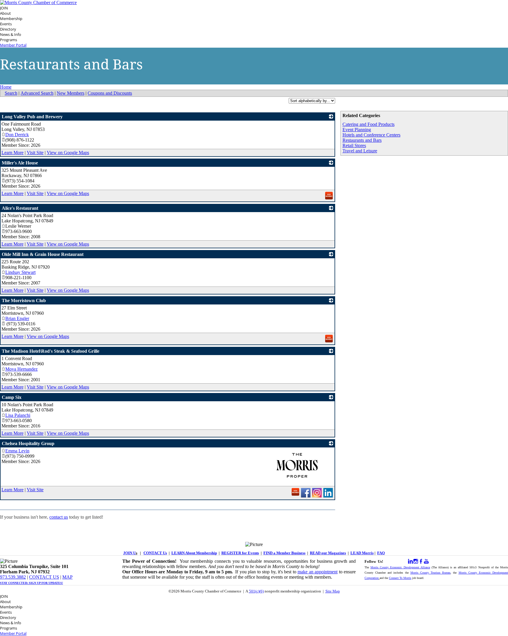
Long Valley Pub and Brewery (32, 116)
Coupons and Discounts (110, 93)
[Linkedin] (410, 561)
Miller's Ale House (20, 162)
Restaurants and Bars (362, 140)
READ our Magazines (328, 553)
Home (5, 86)
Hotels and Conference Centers (371, 134)
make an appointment (317, 571)
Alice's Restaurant (20, 208)
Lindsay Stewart (20, 272)
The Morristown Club (24, 300)
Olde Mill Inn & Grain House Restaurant (42, 254)
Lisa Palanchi (17, 415)
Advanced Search (37, 93)
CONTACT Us (155, 553)
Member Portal (13, 45)
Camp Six (11, 397)
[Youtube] (426, 561)
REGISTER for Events (240, 553)
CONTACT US (44, 577)
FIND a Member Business (284, 553)
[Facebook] (421, 561)
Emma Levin (17, 450)
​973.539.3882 (13, 577)
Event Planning (356, 129)
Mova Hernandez (21, 369)
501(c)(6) (256, 591)
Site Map (332, 591)
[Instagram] (415, 561)
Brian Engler (17, 318)
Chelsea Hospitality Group (28, 443)
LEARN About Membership (194, 553)
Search (11, 93)
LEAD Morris (362, 553)
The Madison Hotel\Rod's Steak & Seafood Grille (50, 351)
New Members (70, 93)
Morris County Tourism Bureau (430, 572)
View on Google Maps (68, 152)
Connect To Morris (400, 578)
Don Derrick (17, 134)
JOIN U (129, 553)
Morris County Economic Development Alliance (400, 567)
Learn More (12, 152)
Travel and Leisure (359, 150)
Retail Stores (354, 145)
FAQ (381, 553)
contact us (58, 517)
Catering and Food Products (368, 124)
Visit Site (35, 152)
